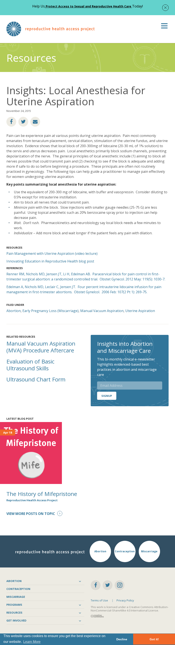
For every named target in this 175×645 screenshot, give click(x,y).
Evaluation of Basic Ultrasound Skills (30, 365)
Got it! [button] (154, 639)
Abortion (13, 310)
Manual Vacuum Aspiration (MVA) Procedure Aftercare (40, 347)
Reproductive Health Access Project (32, 500)
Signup (106, 396)
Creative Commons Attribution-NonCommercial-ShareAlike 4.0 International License (129, 608)
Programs (14, 605)
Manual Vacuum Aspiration (102, 310)
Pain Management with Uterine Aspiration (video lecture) (52, 253)
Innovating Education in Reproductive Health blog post (50, 261)
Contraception (18, 589)
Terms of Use (99, 600)
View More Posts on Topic (30, 513)
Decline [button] (121, 639)
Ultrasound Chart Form (36, 379)
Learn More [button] (32, 642)
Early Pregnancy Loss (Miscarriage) (50, 310)
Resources (14, 612)
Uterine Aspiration (140, 310)
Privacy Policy (125, 600)
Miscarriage (15, 597)
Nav (164, 26)
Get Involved (16, 620)
